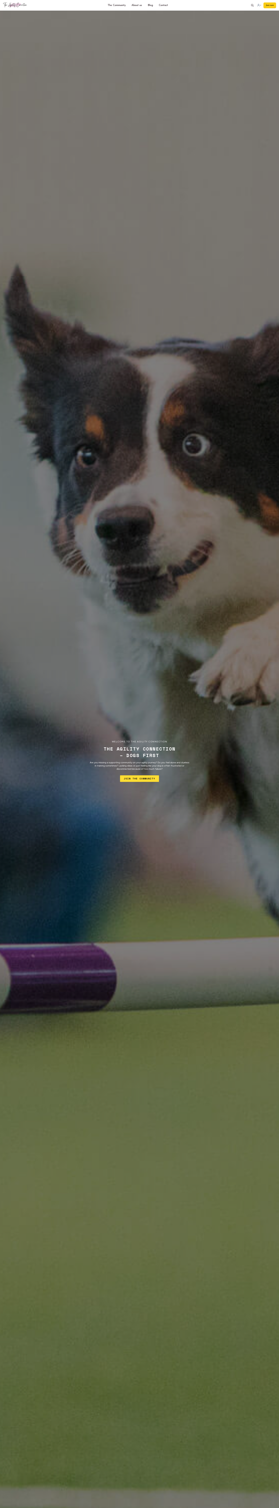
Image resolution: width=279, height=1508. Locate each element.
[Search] (252, 5)
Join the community (139, 778)
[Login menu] (259, 5)
